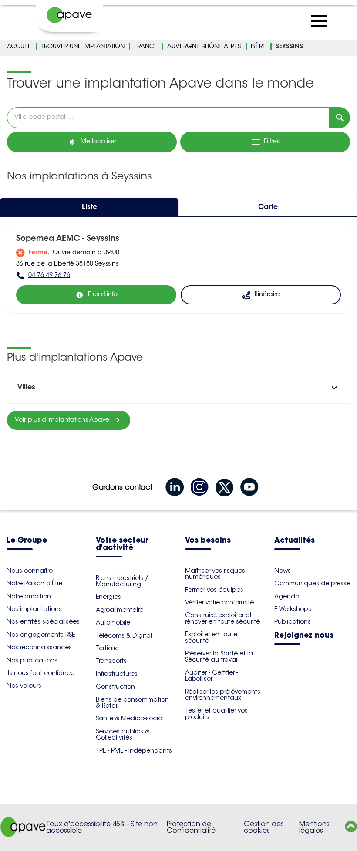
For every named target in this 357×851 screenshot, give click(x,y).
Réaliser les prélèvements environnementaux (222, 695)
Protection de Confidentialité (191, 827)
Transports (111, 661)
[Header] (69, 15)
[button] (178, 387)
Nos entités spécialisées (43, 621)
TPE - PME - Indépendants (134, 750)
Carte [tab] (268, 207)
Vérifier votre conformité (219, 602)
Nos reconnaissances (39, 647)
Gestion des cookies (264, 827)
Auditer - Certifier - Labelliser (211, 675)
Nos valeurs (24, 685)
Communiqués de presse (312, 583)
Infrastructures (117, 674)
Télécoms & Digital (124, 635)
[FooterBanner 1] (23, 834)
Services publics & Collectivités (122, 734)
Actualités (294, 541)
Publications (292, 621)
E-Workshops (292, 609)
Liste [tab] (89, 207)
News (282, 570)
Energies (108, 597)
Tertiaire (107, 648)
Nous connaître (30, 570)
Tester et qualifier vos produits (216, 713)
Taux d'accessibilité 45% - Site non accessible (102, 827)
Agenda (287, 596)
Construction (115, 686)
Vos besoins (208, 541)
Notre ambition (29, 596)
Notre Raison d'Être (34, 583)
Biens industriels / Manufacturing (122, 581)
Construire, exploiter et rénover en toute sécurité (222, 618)
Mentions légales (314, 827)
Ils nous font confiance (40, 673)
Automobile (113, 622)
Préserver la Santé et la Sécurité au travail (219, 656)
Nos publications (32, 660)
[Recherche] (339, 117)
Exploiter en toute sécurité (211, 637)
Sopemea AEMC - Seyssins (67, 239)
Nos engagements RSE (41, 634)
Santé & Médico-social (130, 718)
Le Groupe (27, 541)
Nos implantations (34, 609)
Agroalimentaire (119, 610)
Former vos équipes (214, 590)
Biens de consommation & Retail (132, 702)
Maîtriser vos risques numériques (215, 574)
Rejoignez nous (303, 635)
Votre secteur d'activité (122, 544)
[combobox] (168, 117)
